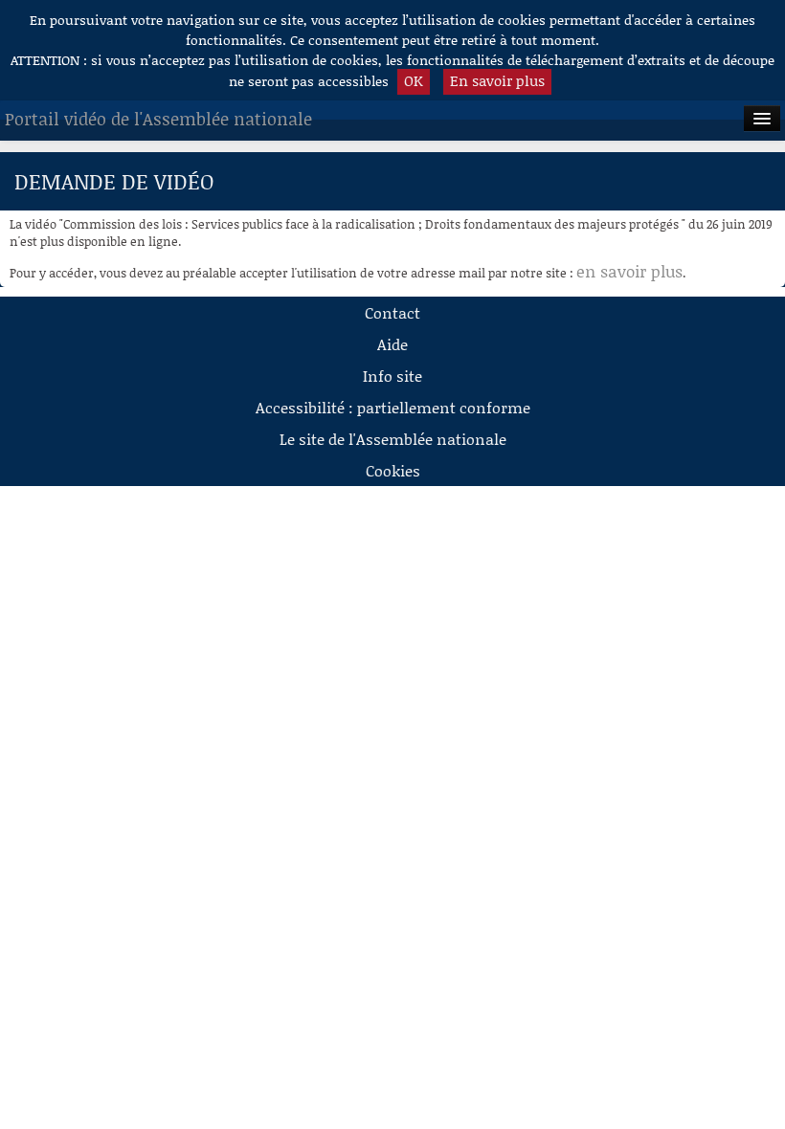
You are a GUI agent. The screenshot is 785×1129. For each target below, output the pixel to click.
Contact (392, 312)
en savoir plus (629, 270)
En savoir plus (497, 80)
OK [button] (413, 80)
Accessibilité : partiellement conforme (393, 407)
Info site (392, 376)
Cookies (393, 470)
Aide (392, 344)
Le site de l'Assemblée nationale (393, 439)
